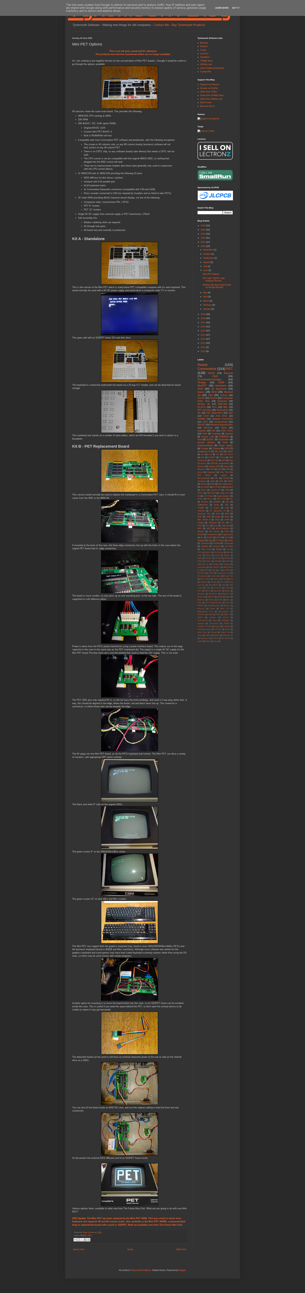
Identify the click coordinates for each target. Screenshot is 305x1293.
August (206, 262)
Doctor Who (205, 579)
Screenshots (203, 620)
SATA (218, 537)
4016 (218, 514)
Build (217, 520)
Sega (215, 620)
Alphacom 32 (203, 564)
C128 (206, 416)
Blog (214, 570)
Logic (227, 588)
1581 (221, 481)
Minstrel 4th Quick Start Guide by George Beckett (217, 286)
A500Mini (218, 561)
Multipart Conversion (222, 419)
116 (228, 549)
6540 (200, 517)
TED (227, 505)
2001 (214, 407)
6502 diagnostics (225, 484)
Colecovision (216, 576)
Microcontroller (204, 478)
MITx (199, 591)
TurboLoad (228, 543)
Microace (201, 594)
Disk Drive (221, 416)
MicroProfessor (222, 528)
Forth (225, 442)
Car (217, 454)
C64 (210, 395)
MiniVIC (201, 424)
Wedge (219, 549)
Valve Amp (202, 632)
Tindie (203, 50)
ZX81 (215, 376)
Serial (216, 505)
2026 (203, 225)
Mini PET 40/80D (158, 1221)
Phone (226, 606)
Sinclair (201, 398)
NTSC (200, 499)
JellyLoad (225, 526)
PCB (199, 603)
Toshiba (216, 543)
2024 (203, 234)
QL (202, 537)
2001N (203, 484)
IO (217, 585)
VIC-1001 (229, 546)
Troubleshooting (204, 629)
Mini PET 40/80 (138, 1218)
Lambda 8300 (214, 466)
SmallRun (205, 57)
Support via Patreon (209, 84)
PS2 (227, 603)
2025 (203, 230)
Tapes (224, 427)
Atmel (227, 517)
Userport (216, 546)
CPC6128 (201, 573)
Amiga (217, 517)
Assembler (202, 567)
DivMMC (202, 419)
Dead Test (228, 576)
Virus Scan (206, 549)
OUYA (220, 600)
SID (227, 502)
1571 (200, 552)
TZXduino (220, 540)
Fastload (203, 582)
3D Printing (218, 552)
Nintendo (201, 600)
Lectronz (204, 53)
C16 (210, 454)
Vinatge (204, 448)
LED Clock (228, 454)
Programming (227, 534)
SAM (210, 614)
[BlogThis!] (78, 1239)
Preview (204, 502)
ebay (216, 641)
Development (221, 422)
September (208, 258)
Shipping (201, 540)
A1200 (218, 558)
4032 (200, 388)
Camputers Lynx (223, 573)
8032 (214, 391)
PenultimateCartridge (209, 379)
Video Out (225, 632)
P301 (227, 531)
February (207, 305)
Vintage (202, 382)
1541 (212, 469)
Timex (217, 626)
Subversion (214, 623)
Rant (200, 439)
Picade (200, 534)
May (205, 292)
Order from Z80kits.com (211, 99)
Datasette (211, 472)
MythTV (211, 597)
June (205, 270)
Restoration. (224, 612)
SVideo (213, 617)
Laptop (224, 475)
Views (200, 635)
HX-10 (222, 582)
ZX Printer (226, 638)
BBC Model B (204, 520)
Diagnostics (223, 439)
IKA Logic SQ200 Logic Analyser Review (214, 279)
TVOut (222, 457)
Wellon (217, 635)
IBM (210, 585)
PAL (228, 600)
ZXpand (216, 448)
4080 (204, 433)
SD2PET (122, 1225)
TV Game (214, 508)
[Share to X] (82, 1239)
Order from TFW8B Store (212, 95)
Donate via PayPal (209, 88)
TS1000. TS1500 (205, 626)
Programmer (212, 534)
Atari (230, 413)
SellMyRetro (203, 505)
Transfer (226, 626)
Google (214, 582)
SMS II (227, 614)
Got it (236, 8)
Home (130, 1249)
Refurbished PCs (205, 612)
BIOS (206, 570)
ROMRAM (224, 436)
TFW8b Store (206, 61)
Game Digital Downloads (212, 68)
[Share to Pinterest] (88, 1239)
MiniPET (83, 1235)
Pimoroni (201, 609)
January (207, 309)
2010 (203, 351)
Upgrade (202, 430)
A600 (228, 561)
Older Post (181, 1249)
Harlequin (213, 523)
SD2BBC (217, 502)
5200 (212, 484)
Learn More (222, 8)
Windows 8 (204, 638)
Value (227, 629)
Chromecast (202, 576)
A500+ (208, 561)
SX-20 (225, 617)
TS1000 (226, 478)
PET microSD (204, 410)
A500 (200, 561)
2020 (203, 246)
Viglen (208, 635)
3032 (220, 469)
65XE (217, 555)
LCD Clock (208, 496)
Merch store (205, 102)
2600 (227, 448)
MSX (209, 528)
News (228, 597)
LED (223, 585)
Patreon (204, 46)
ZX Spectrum (219, 388)
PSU (216, 478)
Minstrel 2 (225, 594)
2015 (203, 330)
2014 (203, 335)
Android (226, 564)
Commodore (207, 369)
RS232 (210, 537)
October (207, 254)
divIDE (200, 641)
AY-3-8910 (205, 487)
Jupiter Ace (224, 493)
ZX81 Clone (227, 430)
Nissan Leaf (208, 436)
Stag (210, 540)
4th (199, 413)
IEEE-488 (222, 404)
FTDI (224, 579)
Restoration (222, 410)
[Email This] (75, 1239)
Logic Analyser (223, 496)
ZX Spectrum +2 (217, 511)
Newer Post (78, 1249)
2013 (203, 339)
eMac (208, 641)
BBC (225, 407)
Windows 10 (228, 635)
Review (213, 398)
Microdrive (213, 594)
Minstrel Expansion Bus (221, 424)
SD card (219, 451)
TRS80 (226, 623)
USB (227, 508)
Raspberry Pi (204, 451)
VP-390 (218, 629)
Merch (227, 591)
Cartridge (216, 433)
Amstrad (216, 564)
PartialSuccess (214, 606)
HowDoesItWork (205, 445)
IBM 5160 (211, 493)
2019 (203, 314)
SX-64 (227, 537)
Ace (202, 454)
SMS (218, 614)
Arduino (224, 395)
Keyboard (222, 401)
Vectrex (214, 632)
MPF (200, 528)
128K (212, 481)
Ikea (215, 526)
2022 (203, 242)
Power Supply (226, 445)
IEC (207, 526)
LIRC (208, 588)
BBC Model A (214, 567)
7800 (208, 517)
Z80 (213, 430)
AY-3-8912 (217, 487)
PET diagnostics (215, 413)
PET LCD (221, 499)
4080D (230, 451)
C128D (227, 570)
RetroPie (201, 614)
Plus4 (212, 609)
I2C (223, 523)
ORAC (211, 600)
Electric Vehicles (206, 442)
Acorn (200, 472)
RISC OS (224, 609)
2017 (203, 322)
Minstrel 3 (202, 469)
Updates (204, 546)
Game (201, 391)
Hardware (220, 385)
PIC (231, 499)
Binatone (229, 487)
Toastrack (205, 543)
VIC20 (211, 373)
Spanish (201, 623)
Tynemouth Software (141, 1270)
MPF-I (207, 591)
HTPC (200, 493)
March (206, 301)
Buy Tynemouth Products (188, 25)
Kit (199, 496)
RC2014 (202, 407)
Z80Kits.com (206, 64)
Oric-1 (210, 499)
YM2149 (201, 511)
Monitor (201, 531)
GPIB (227, 490)
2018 (203, 318)
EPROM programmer (220, 463)
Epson (216, 579)
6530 (200, 555)
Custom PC (215, 490)
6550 (208, 555)
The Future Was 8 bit (170, 1225)
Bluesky (204, 43)
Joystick (229, 433)
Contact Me (161, 25)
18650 (230, 481)
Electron (201, 466)
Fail (231, 579)
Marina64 (217, 591)
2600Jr (208, 552)
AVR (223, 460)
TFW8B (201, 508)
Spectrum (208, 427)
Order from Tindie (208, 91)
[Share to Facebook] (85, 1239)
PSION (200, 606)
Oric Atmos (214, 531)
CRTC (211, 573)
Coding (201, 523)
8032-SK (214, 460)
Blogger (182, 1270)
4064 (227, 514)
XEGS (215, 638)
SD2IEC (210, 439)
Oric (202, 457)
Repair (203, 365)
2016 (203, 326)
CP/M (226, 520)
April (205, 296)
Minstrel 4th (204, 404)
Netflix (219, 597)
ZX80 (221, 382)
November (208, 250)
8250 (228, 469)
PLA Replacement (213, 603)
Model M (201, 597)
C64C (203, 490)
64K (228, 552)
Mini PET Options (211, 274)
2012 (203, 343)
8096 (200, 558)
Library (227, 466)
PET (90, 1235)
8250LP (208, 558)
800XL (226, 555)
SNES (200, 617)
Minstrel (228, 373)
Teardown (202, 481)
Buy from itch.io (207, 106)
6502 (205, 422)
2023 (203, 238)
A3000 (227, 558)
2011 (203, 347)
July (205, 266)
